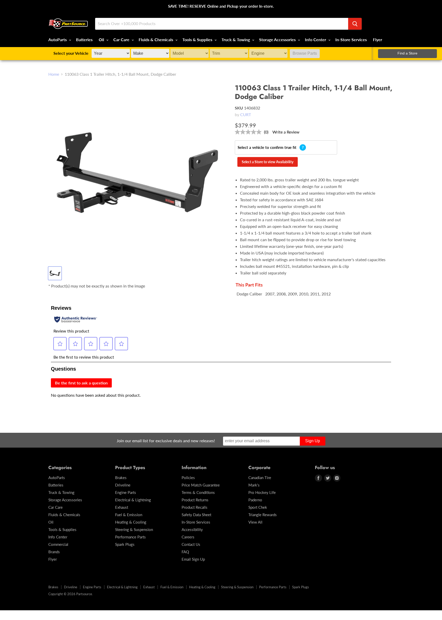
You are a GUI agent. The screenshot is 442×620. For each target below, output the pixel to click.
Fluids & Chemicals (156, 39)
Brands (54, 551)
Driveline (122, 485)
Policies (188, 477)
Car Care (121, 39)
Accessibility (192, 529)
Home (53, 74)
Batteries (84, 39)
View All (255, 522)
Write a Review (286, 131)
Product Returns (195, 499)
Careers (188, 537)
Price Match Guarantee (201, 485)
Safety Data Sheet (196, 514)
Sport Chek (257, 507)
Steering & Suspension (134, 529)
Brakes (121, 477)
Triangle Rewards (262, 514)
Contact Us (191, 544)
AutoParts (58, 39)
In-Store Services (351, 39)
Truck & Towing (236, 39)
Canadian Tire (259, 477)
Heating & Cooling (130, 522)
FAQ (185, 551)
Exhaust (121, 507)
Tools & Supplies (197, 39)
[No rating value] (249, 132)
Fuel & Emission (128, 514)
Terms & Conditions (198, 492)
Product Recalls (194, 507)
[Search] (355, 24)
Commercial (58, 544)
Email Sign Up (193, 559)
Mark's (254, 485)
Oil (102, 39)
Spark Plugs (125, 544)
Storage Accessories (278, 39)
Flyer (377, 39)
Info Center (316, 39)
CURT (245, 114)
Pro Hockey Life (262, 492)
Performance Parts (130, 537)
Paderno (255, 499)
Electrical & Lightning (133, 499)
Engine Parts (125, 492)
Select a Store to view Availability (267, 162)
